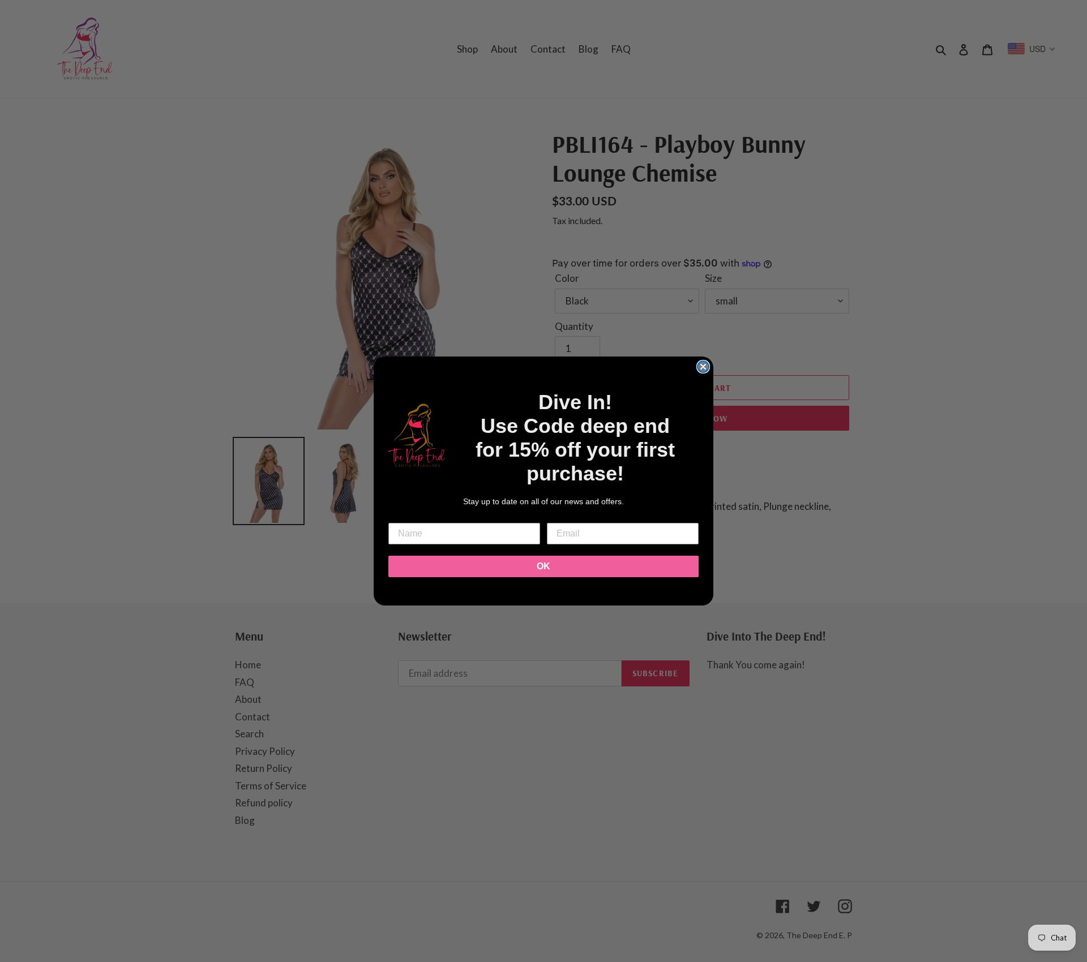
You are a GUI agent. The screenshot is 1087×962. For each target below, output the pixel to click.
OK (543, 566)
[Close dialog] (703, 366)
